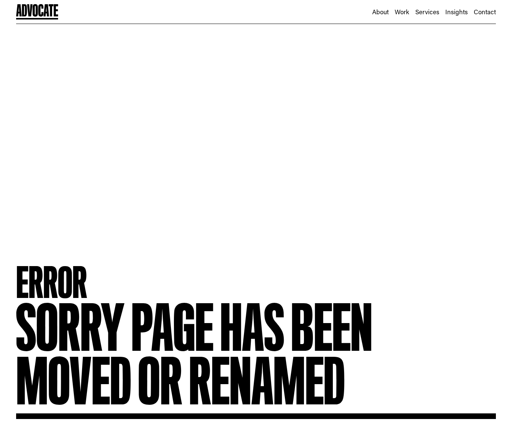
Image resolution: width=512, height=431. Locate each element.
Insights (456, 11)
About (380, 11)
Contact (485, 11)
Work (402, 11)
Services (427, 11)
